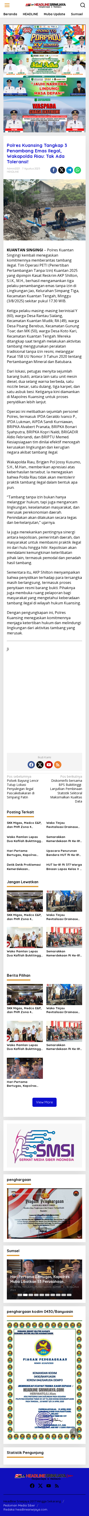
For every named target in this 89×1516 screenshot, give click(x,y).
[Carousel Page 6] (47, 1295)
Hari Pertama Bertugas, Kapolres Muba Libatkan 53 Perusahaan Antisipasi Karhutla (23, 853)
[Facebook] (31, 764)
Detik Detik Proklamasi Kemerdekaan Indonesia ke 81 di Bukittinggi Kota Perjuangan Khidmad (24, 867)
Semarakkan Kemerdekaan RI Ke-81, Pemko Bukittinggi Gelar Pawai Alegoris (63, 839)
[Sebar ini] (53, 170)
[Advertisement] (44, 700)
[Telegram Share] (69, 170)
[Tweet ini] (61, 170)
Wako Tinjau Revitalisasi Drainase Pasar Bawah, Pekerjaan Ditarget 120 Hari (63, 825)
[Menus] (7, 5)
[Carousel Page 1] (20, 1295)
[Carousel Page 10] (69, 1295)
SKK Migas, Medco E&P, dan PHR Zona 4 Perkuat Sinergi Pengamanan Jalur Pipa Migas (24, 825)
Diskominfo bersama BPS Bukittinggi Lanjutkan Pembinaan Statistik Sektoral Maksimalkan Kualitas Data (66, 788)
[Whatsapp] (77, 170)
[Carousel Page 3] (31, 1295)
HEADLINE (13, 171)
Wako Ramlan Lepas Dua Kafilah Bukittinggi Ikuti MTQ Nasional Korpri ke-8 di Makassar (24, 839)
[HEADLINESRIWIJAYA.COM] (45, 5)
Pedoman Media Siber (19, 1505)
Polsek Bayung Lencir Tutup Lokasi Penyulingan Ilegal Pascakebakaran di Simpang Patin (23, 786)
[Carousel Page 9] (63, 1295)
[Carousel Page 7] (52, 1295)
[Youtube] (49, 764)
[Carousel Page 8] (58, 1295)
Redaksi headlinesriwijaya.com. (25, 1509)
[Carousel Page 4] (36, 1295)
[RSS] (57, 764)
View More (44, 1102)
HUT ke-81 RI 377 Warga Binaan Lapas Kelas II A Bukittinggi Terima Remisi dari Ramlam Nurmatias (64, 867)
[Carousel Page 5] (41, 1295)
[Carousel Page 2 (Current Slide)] (25, 1295)
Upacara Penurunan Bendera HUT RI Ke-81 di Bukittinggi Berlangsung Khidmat (62, 853)
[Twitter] (40, 764)
